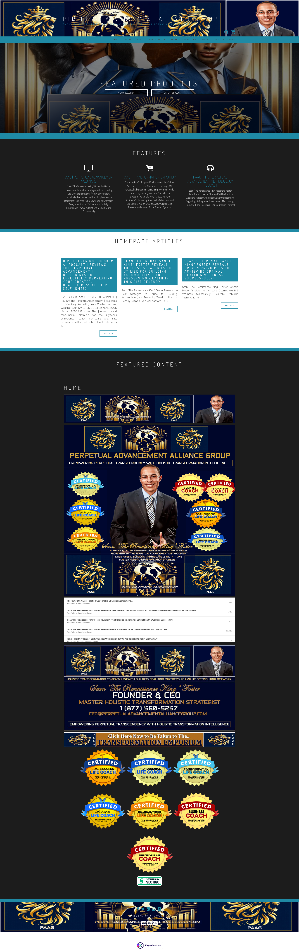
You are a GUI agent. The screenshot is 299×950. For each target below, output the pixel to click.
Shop (205, 39)
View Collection (126, 92)
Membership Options (183, 39)
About (116, 39)
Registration (157, 39)
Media (140, 39)
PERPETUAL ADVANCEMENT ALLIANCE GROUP (140, 18)
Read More (108, 333)
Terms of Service (224, 39)
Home (128, 39)
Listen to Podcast (173, 92)
